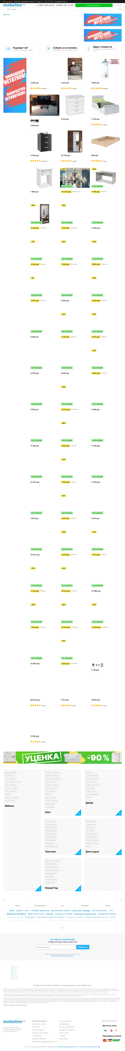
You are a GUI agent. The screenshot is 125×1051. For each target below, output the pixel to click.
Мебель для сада (91, 824)
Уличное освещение (51, 800)
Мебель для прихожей (103, 920)
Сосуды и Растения (91, 775)
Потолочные (81, 897)
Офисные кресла (83, 924)
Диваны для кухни (36, 914)
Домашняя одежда (51, 834)
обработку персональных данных (62, 956)
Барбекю (96, 840)
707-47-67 (68, 5)
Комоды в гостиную (63, 914)
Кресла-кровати (17, 920)
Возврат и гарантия (67, 1030)
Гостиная (8, 788)
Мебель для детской (60, 920)
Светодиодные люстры (17, 901)
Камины (88, 785)
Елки (47, 860)
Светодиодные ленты (52, 788)
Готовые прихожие (40, 910)
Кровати (31, 920)
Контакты (17, 1)
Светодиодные (50, 807)
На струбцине (36, 899)
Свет (48, 812)
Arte (12, 910)
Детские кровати (99, 910)
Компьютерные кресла (96, 917)
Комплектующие (10, 800)
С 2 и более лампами (111, 897)
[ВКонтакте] (105, 1030)
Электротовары (50, 804)
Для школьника (40, 903)
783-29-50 (49, 5)
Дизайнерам (64, 1024)
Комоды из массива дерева (15, 917)
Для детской (49, 846)
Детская (7, 794)
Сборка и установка (40, 1033)
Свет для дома (90, 827)
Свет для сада (90, 830)
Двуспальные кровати (61, 910)
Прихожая (13, 785)
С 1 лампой (101, 897)
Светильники (55, 772)
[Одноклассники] (116, 1030)
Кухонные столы (42, 920)
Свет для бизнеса (51, 797)
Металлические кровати (18, 924)
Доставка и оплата (27, 1)
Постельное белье (51, 821)
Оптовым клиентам (66, 1027)
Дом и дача (92, 851)
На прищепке (43, 901)
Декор (89, 802)
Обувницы (72, 924)
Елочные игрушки (55, 860)
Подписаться (82, 947)
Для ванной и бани (51, 827)
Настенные (89, 897)
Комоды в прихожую (85, 914)
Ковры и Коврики (50, 840)
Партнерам (63, 1039)
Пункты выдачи (38, 1030)
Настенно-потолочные (85, 899)
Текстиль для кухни (51, 837)
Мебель (9, 805)
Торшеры (48, 785)
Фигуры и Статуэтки (92, 778)
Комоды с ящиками (74, 917)
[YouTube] (111, 1030)
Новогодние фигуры (51, 879)
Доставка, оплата (39, 1024)
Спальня (14, 788)
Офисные (35, 901)
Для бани (89, 843)
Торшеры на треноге (107, 903)
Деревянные (111, 901)
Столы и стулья (50, 882)
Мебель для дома (91, 821)
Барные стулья (22, 910)
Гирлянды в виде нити (52, 867)
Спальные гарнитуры (102, 923)
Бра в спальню (67, 903)
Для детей (89, 840)
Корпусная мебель (10, 772)
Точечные (55, 775)
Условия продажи (39, 1039)
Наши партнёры (65, 1021)
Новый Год (51, 887)
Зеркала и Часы (90, 791)
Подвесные (81, 901)
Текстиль (89, 797)
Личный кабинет (119, 5)
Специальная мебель (11, 797)
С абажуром (44, 897)
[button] (62, 927)
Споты (47, 778)
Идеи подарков (50, 876)
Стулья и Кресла (10, 782)
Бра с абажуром (57, 903)
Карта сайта (64, 1033)
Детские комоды (81, 910)
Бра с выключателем (63, 899)
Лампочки (55, 785)
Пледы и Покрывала (51, 830)
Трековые (48, 775)
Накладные (89, 903)
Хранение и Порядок (92, 794)
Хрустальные (103, 901)
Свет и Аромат (90, 788)
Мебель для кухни (82, 920)
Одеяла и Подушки (51, 824)
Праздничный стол (51, 864)
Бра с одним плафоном (62, 897)
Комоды (49, 914)
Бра (62, 905)
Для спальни (44, 899)
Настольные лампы (51, 782)
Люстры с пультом (17, 903)
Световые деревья (51, 873)
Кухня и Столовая (10, 791)
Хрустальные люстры (17, 899)
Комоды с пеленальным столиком (44, 917)
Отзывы (62, 1036)
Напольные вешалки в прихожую (48, 924)
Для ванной (95, 785)
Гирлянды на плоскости (52, 870)
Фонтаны (88, 772)
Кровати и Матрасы (11, 778)
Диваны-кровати (16, 913)
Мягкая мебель (9, 775)
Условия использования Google (89, 1047)
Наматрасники (50, 843)
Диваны (111, 910)
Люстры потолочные (18, 897)
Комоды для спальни (107, 914)
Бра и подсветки (55, 778)
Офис (6, 785)
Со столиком (111, 899)
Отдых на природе (91, 837)
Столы (18, 782)
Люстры (48, 772)
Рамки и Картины (91, 782)
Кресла (112, 917)
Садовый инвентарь (92, 834)
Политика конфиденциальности (44, 1042)
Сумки (56, 846)
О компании (37, 1036)
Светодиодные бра (62, 901)
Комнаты (48, 794)
